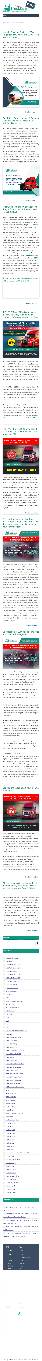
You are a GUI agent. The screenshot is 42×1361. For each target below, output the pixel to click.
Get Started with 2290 (23, 1269)
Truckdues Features (12, 1183)
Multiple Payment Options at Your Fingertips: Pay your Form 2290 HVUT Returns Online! (21, 34)
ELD (7, 1027)
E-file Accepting (10, 1011)
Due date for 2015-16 (12, 1008)
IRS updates (9, 1110)
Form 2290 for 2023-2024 (13, 1070)
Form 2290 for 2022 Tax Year (15, 1064)
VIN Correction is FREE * (23, 1295)
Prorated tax (10, 1156)
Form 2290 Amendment (13, 1037)
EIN (7, 1024)
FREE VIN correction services (15, 1087)
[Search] (37, 943)
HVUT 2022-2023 (11, 1097)
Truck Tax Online (11, 1179)
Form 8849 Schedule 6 (13, 1084)
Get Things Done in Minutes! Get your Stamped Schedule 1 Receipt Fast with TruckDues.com (21, 120)
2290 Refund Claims (10, 1328)
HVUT (7, 1090)
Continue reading (32, 112)
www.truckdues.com (12, 756)
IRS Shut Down (10, 1103)
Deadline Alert (10, 1004)
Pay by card (9, 1117)
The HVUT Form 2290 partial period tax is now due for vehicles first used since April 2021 (20, 431)
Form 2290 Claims (11, 1041)
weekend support (11, 1193)
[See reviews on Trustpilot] (25, 1315)
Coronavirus (10, 994)
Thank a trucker (11, 1173)
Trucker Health (10, 1186)
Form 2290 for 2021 (12, 1057)
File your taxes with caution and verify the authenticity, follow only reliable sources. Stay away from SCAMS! (21, 885)
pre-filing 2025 (10, 1140)
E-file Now (9, 1014)
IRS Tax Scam (10, 1107)
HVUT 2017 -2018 (11, 1093)
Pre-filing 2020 (10, 1126)
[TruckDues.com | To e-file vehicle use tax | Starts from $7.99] (19, 7)
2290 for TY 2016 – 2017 (13, 968)
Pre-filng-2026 (10, 1143)
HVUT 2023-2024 (11, 1100)
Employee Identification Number (16, 1031)
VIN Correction (10, 1189)
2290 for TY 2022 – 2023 (13, 971)
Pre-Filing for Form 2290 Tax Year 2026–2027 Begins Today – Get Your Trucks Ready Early (20, 1215)
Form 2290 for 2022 (12, 1060)
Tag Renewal (10, 1166)
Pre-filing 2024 (10, 1136)
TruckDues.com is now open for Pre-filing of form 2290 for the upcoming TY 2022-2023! (20, 209)
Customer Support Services (14, 1001)
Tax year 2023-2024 (12, 1169)
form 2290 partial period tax (14, 1074)
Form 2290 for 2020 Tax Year (15, 1050)
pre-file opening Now (12, 1120)
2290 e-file (9, 961)
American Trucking (12, 991)
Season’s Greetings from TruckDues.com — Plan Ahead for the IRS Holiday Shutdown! (19, 1234)
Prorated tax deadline (13, 1159)
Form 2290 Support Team (14, 1077)
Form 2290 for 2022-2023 (13, 1067)
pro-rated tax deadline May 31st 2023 (18, 1153)
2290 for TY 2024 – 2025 (13, 978)
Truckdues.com (33, 1360)
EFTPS (8, 1017)
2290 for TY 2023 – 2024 (13, 975)
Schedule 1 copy (11, 1163)
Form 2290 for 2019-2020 (13, 1047)
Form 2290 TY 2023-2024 (13, 1080)
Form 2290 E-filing (11, 1044)
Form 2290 (9, 1034)
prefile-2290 (9, 1150)
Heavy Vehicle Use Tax (10, 1314)
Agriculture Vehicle (12, 988)
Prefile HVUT (10, 1146)
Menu (4, 15)
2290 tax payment (11, 984)
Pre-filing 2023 (10, 1133)
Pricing (22, 1275)
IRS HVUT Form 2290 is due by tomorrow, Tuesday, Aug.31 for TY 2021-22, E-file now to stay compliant (20, 314)
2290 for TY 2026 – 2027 (13, 981)
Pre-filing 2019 (10, 1123)
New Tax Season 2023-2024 (14, 1113)
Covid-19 (8, 998)
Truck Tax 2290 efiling (12, 1176)
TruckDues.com (10, 55)
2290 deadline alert (12, 958)
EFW (7, 1021)
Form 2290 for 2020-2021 (13, 1054)
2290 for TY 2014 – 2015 (13, 965)
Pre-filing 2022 (10, 1130)
